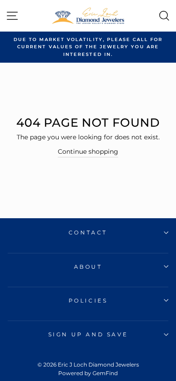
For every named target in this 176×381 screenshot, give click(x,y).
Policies (88, 300)
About (88, 266)
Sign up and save (88, 334)
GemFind (105, 373)
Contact (88, 232)
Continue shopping (88, 151)
